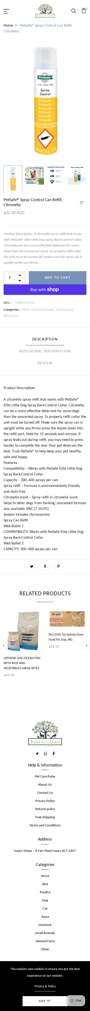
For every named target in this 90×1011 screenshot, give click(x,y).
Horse (45, 876)
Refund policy (45, 809)
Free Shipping (45, 817)
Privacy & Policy (45, 986)
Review (45, 363)
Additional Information (45, 351)
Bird (45, 884)
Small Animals (45, 933)
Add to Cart (58, 278)
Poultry (45, 892)
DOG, (27, 310)
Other (45, 949)
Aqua (45, 917)
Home (8, 26)
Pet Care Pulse (45, 776)
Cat (45, 909)
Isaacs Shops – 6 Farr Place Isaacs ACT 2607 (45, 851)
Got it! (45, 1001)
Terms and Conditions (45, 825)
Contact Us (45, 793)
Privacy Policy (45, 801)
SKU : (8, 303)
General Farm (45, 941)
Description (45, 339)
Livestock (45, 925)
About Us (45, 785)
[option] (45, 102)
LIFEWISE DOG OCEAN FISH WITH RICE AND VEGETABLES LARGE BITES (22, 663)
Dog (45, 900)
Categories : (12, 310)
